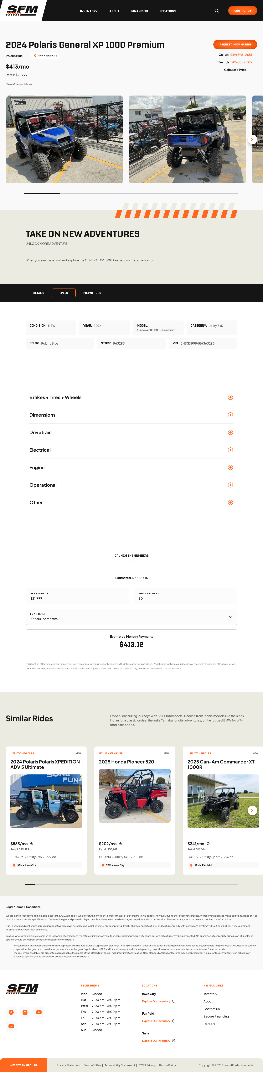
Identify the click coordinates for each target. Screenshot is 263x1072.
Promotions (92, 293)
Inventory (88, 11)
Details (38, 293)
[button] (131, 397)
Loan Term (37, 614)
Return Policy (167, 1065)
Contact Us (212, 1009)
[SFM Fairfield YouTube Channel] (11, 1026)
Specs (63, 293)
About (114, 11)
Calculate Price (235, 70)
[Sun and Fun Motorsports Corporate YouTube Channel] (39, 1012)
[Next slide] (252, 139)
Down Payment (148, 593)
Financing (139, 11)
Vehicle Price (39, 593)
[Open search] (216, 10)
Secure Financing (216, 1016)
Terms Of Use (92, 1065)
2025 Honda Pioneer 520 (126, 761)
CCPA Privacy (147, 1065)
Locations (168, 11)
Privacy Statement (69, 1065)
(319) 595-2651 (241, 55)
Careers (209, 1024)
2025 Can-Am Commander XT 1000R (221, 764)
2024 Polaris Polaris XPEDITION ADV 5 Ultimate (45, 764)
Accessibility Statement (120, 1065)
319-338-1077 (241, 62)
